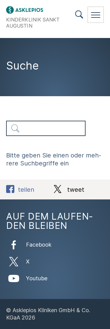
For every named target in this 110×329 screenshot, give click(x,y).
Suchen (15, 128)
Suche (79, 14)
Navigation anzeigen (95, 14)
